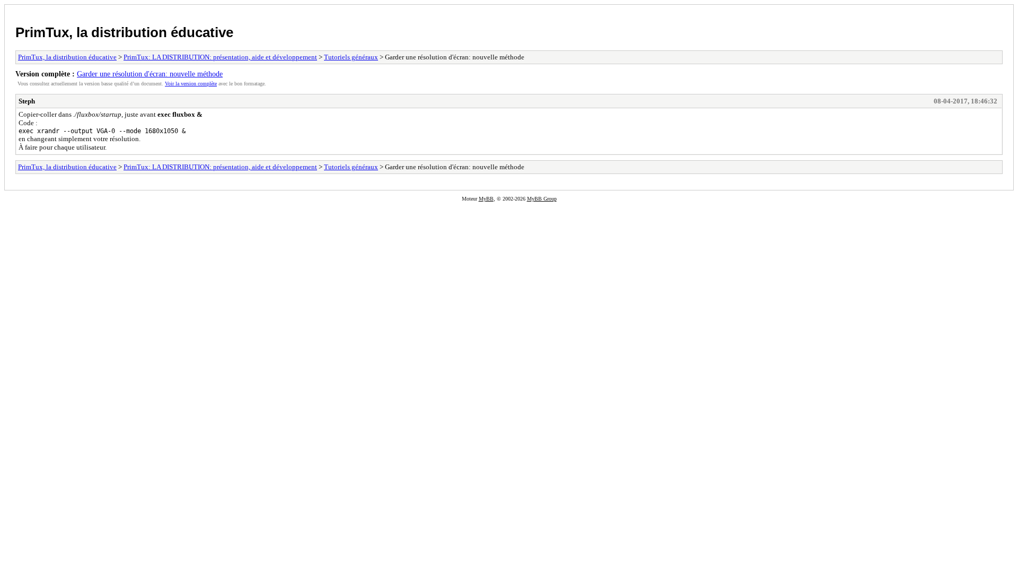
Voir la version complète (191, 83)
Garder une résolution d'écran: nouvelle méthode (150, 74)
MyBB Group (542, 199)
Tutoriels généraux (351, 57)
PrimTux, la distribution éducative (124, 32)
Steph (27, 101)
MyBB (486, 199)
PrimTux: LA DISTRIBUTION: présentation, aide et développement (220, 57)
